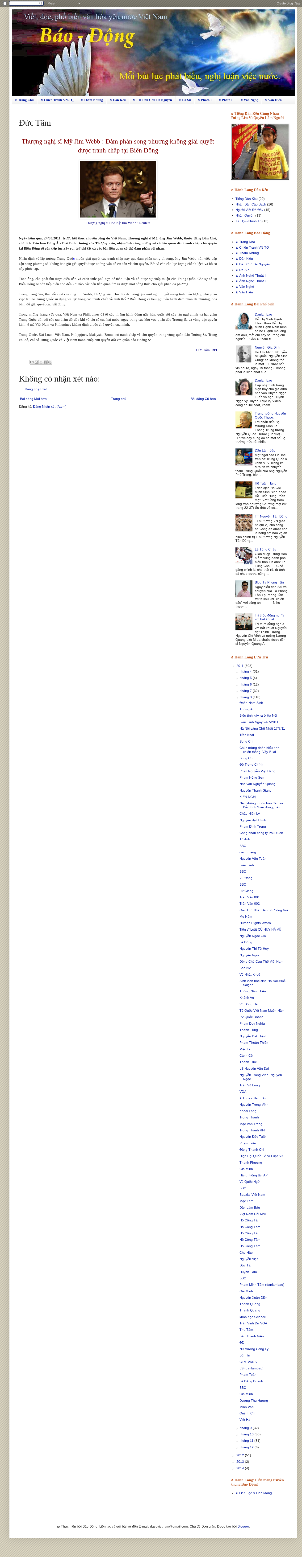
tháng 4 (246, 671)
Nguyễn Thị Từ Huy (254, 948)
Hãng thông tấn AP (253, 1175)
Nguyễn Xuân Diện (253, 1297)
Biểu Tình (246, 865)
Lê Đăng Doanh (251, 1381)
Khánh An (246, 997)
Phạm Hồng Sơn (251, 777)
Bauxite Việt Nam (252, 1194)
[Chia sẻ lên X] (40, 362)
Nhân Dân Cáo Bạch (250, 204)
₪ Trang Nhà (245, 242)
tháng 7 (246, 691)
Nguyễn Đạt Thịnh (253, 1036)
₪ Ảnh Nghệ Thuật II (251, 281)
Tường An (246, 709)
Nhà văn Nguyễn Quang (257, 784)
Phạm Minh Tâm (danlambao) (261, 1284)
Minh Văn (246, 1407)
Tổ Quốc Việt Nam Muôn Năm (262, 1010)
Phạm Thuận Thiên (253, 1042)
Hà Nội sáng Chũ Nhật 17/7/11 (262, 728)
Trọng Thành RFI (252, 1130)
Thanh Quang (249, 1304)
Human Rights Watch (255, 923)
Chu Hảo (246, 1252)
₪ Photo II (226, 100)
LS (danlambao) (251, 1368)
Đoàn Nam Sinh (251, 703)
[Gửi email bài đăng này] (31, 362)
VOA (242, 1091)
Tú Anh (244, 839)
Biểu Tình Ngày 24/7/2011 (258, 722)
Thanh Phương (250, 1162)
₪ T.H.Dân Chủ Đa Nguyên (152, 100)
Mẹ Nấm (245, 916)
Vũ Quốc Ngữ (249, 1181)
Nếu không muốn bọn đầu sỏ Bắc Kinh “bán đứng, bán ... (261, 805)
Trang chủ (118, 399)
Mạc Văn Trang (250, 1124)
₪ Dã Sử (185, 100)
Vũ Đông (245, 878)
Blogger (243, 1526)
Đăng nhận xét (36, 389)
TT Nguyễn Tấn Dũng (271, 516)
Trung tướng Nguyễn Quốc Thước (270, 415)
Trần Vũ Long (249, 1085)
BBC (242, 846)
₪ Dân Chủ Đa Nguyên (252, 264)
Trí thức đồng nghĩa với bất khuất (269, 617)
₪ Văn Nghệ (249, 100)
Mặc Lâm (246, 1049)
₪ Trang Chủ (24, 100)
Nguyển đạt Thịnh (252, 820)
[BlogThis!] (36, 362)
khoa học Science (252, 1317)
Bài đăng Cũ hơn (203, 399)
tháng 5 (246, 678)
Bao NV (245, 968)
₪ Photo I (205, 100)
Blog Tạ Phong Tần (269, 582)
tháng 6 (246, 684)
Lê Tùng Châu (265, 549)
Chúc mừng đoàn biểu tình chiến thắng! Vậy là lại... (259, 750)
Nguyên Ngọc (249, 955)
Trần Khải (246, 735)
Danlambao (263, 314)
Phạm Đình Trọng (252, 826)
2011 (240, 666)
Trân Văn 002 (249, 903)
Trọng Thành (249, 1117)
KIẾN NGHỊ (247, 797)
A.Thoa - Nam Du (252, 1098)
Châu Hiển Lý (249, 813)
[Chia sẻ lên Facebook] (45, 362)
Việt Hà (244, 1419)
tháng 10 (247, 1434)
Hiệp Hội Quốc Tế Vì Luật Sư (261, 1156)
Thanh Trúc (248, 1062)
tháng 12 (247, 1447)
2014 (240, 1468)
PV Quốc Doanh (251, 1017)
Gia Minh (246, 1169)
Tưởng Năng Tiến (252, 991)
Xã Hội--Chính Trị (248, 221)
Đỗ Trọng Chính (251, 764)
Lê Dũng (245, 942)
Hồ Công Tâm (249, 1220)
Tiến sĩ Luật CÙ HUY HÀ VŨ (260, 929)
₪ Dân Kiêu (244, 258)
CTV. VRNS (248, 1362)
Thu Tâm (246, 1329)
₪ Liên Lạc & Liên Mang (253, 1493)
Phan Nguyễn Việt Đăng (257, 771)
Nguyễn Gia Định (267, 347)
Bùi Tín (244, 1355)
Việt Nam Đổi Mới (252, 1214)
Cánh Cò (246, 1055)
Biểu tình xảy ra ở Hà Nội (258, 715)
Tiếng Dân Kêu (246, 199)
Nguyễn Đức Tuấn (253, 1136)
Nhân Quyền (244, 215)
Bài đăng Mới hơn (33, 399)
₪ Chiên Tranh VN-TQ (57, 100)
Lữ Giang (246, 891)
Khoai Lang (247, 1111)
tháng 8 (246, 697)
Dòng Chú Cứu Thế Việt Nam (261, 961)
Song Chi (246, 741)
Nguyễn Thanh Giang (255, 790)
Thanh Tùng (248, 1030)
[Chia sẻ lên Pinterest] (49, 362)
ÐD (241, 1342)
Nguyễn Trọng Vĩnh (253, 1104)
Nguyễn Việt (248, 1259)
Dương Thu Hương (253, 1400)
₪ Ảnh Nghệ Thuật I (250, 275)
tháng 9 (246, 1428)
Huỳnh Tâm (248, 1272)
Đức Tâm (246, 1265)
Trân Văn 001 (249, 897)
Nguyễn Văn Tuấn (252, 858)
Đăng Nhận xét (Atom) (50, 406)
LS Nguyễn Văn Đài (254, 1068)
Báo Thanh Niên (251, 1336)
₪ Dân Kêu (118, 100)
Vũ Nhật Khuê (249, 974)
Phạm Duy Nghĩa (252, 1023)
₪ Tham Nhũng (92, 100)
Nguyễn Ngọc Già (252, 936)
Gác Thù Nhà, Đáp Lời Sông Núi (263, 910)
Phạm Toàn (247, 1374)
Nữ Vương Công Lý (253, 1349)
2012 (240, 1455)
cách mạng (247, 852)
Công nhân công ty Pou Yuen (261, 833)
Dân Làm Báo (265, 450)
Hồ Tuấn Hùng (266, 483)
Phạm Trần (247, 1143)
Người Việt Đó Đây (249, 210)
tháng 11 (247, 1440)
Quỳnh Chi (247, 1413)
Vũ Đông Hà (248, 1004)
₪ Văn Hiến (273, 100)
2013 (240, 1461)
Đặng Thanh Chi (251, 1149)
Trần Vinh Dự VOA (253, 1323)
